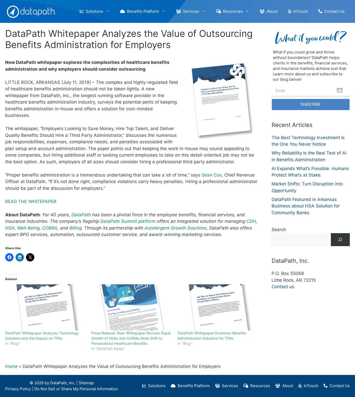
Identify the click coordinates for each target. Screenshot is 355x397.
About (271, 11)
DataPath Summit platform (128, 221)
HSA (10, 228)
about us (303, 73)
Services (190, 11)
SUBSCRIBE (310, 104)
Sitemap (86, 382)
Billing (75, 228)
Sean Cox (212, 175)
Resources (232, 11)
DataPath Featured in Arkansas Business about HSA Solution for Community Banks (306, 206)
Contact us (283, 286)
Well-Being (28, 228)
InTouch (299, 11)
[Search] (340, 239)
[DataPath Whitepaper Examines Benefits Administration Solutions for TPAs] (218, 307)
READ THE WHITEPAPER (30, 201)
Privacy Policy (18, 388)
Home (11, 366)
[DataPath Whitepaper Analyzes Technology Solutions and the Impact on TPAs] (45, 307)
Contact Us (333, 11)
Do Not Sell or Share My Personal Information (76, 388)
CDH (251, 221)
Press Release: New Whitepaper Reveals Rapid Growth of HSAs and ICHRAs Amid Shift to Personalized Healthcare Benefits (131, 338)
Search (279, 229)
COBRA (49, 228)
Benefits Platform (142, 11)
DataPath (81, 214)
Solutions (93, 11)
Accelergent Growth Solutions (175, 228)
